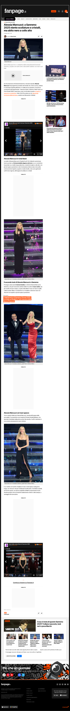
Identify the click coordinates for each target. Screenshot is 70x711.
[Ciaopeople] (65, 707)
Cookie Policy (29, 695)
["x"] (15, 674)
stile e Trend (10, 18)
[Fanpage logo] (13, 11)
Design (43, 19)
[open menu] (3, 19)
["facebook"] (19, 674)
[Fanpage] (6, 684)
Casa (40, 19)
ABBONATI (53, 11)
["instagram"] (8, 674)
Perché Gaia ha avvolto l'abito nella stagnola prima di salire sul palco (21, 649)
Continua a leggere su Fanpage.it (23, 582)
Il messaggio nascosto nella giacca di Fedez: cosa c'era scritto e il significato (23, 652)
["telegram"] (23, 674)
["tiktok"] (4, 674)
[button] (41, 36)
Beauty (22, 19)
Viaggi (48, 19)
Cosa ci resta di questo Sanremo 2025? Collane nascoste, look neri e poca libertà (50, 624)
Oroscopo (53, 19)
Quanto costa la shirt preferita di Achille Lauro (51, 649)
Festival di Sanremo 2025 (10, 22)
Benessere (35, 19)
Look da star (29, 19)
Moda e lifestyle (7, 609)
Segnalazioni (29, 690)
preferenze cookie (30, 701)
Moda (18, 19)
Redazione (28, 699)
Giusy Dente (13, 36)
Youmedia (28, 688)
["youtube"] (11, 674)
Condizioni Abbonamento (31, 697)
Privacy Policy (29, 693)
